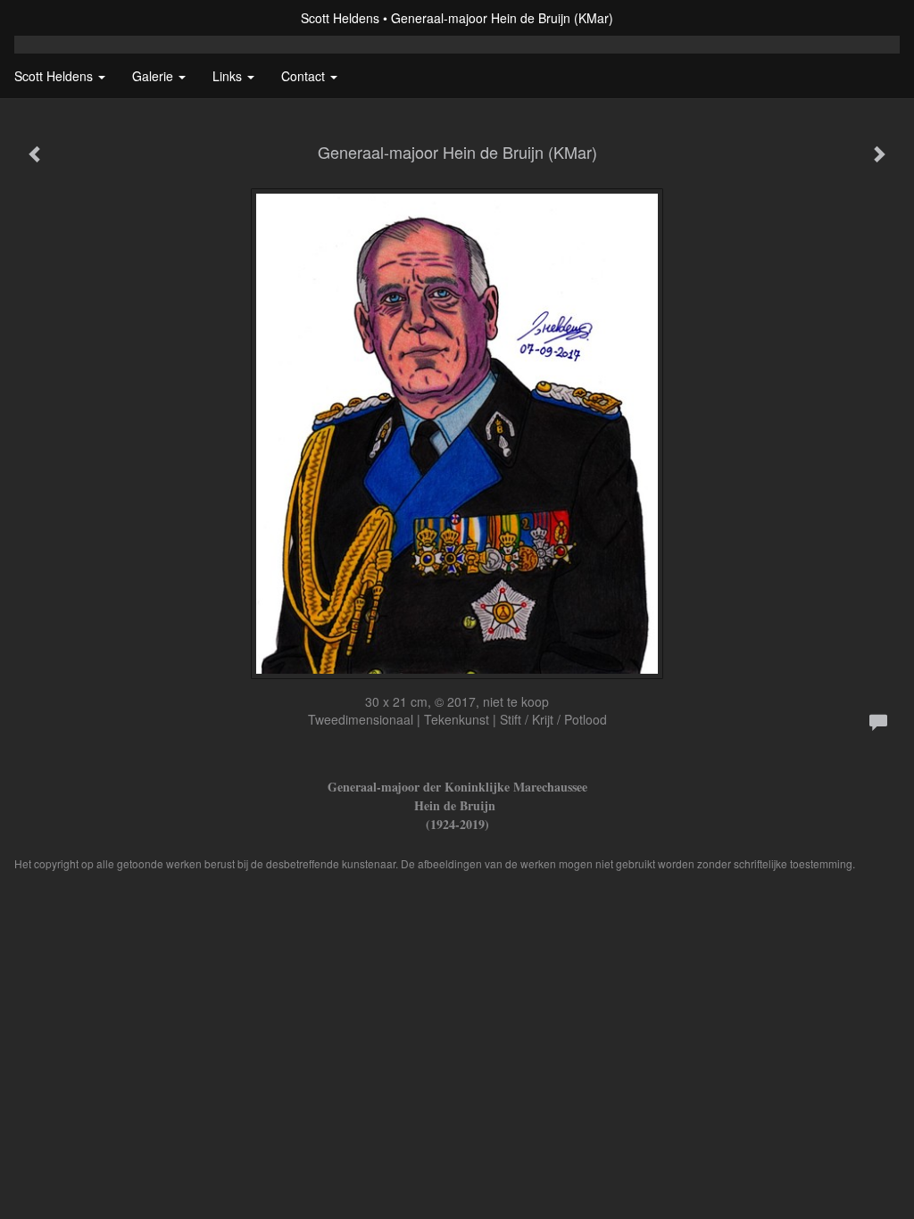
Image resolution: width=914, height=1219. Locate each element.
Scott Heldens (340, 18)
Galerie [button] (154, 76)
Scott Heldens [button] (55, 76)
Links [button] (228, 76)
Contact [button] (304, 76)
